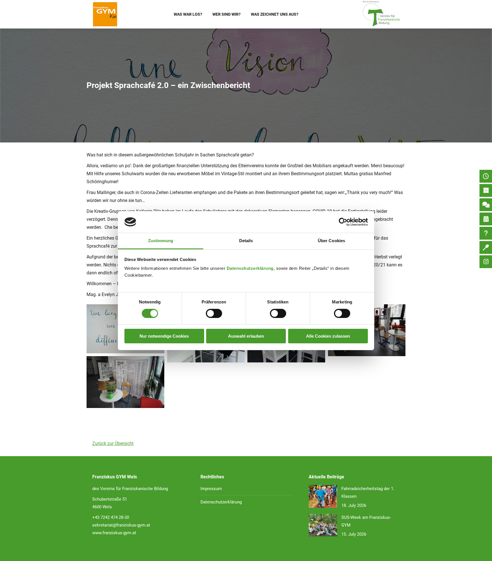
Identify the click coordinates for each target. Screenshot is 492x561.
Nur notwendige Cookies (164, 336)
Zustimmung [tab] (160, 240)
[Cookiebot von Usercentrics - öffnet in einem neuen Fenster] (343, 222)
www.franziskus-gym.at (114, 532)
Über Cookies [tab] (331, 240)
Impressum (211, 488)
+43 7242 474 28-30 (110, 517)
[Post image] (323, 496)
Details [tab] (246, 240)
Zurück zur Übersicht (113, 443)
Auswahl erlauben (246, 336)
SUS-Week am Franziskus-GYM (366, 521)
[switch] (214, 313)
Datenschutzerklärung (250, 268)
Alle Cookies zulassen (328, 336)
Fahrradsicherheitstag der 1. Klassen (367, 492)
